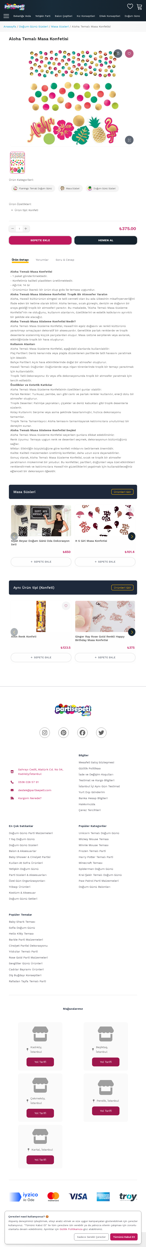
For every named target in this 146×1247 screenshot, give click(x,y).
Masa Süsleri (60, 26)
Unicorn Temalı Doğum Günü (99, 833)
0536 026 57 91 (28, 782)
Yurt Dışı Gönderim (92, 792)
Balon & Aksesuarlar (22, 851)
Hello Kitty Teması (21, 933)
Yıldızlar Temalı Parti (23, 951)
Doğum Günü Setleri (23, 898)
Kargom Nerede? (29, 798)
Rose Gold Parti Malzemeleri (28, 957)
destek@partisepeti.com (34, 790)
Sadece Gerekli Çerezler (91, 1236)
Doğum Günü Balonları (94, 886)
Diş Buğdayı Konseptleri (25, 975)
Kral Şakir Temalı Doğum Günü (100, 875)
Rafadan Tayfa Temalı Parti (27, 981)
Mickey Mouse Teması (94, 839)
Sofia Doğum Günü (22, 927)
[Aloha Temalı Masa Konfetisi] (17, 162)
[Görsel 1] (39, 534)
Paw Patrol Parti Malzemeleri (99, 880)
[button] (122, 492)
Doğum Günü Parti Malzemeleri (31, 833)
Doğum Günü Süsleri (33, 26)
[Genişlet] (129, 140)
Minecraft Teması (91, 863)
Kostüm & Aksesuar (22, 892)
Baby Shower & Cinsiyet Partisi (29, 857)
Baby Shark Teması (22, 921)
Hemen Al (105, 240)
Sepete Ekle (40, 240)
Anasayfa (10, 26)
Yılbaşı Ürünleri (19, 886)
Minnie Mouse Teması (94, 845)
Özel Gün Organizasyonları (27, 880)
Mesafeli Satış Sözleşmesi (96, 762)
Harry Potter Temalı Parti (96, 857)
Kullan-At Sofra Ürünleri (26, 863)
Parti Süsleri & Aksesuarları (28, 875)
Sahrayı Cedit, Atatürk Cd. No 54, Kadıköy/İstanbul (40, 772)
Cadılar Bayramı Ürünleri (26, 969)
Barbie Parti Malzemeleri (26, 939)
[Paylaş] (118, 53)
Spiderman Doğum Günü (96, 869)
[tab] (20, 260)
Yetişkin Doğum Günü (24, 869)
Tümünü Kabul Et (124, 1236)
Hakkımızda (87, 804)
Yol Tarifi (40, 1062)
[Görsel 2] (44, 534)
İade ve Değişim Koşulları (96, 774)
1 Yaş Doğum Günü (22, 839)
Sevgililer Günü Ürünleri (25, 963)
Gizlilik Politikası (90, 768)
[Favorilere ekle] (129, 53)
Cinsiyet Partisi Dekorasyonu (28, 945)
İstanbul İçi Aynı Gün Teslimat (99, 786)
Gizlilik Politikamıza (71, 1229)
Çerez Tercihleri (90, 810)
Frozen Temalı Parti (92, 851)
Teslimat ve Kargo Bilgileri (96, 780)
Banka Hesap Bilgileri (93, 798)
